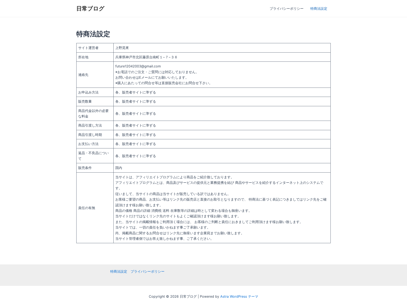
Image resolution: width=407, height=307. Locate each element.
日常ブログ (90, 8)
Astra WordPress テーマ (239, 296)
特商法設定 (318, 8)
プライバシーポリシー (287, 8)
